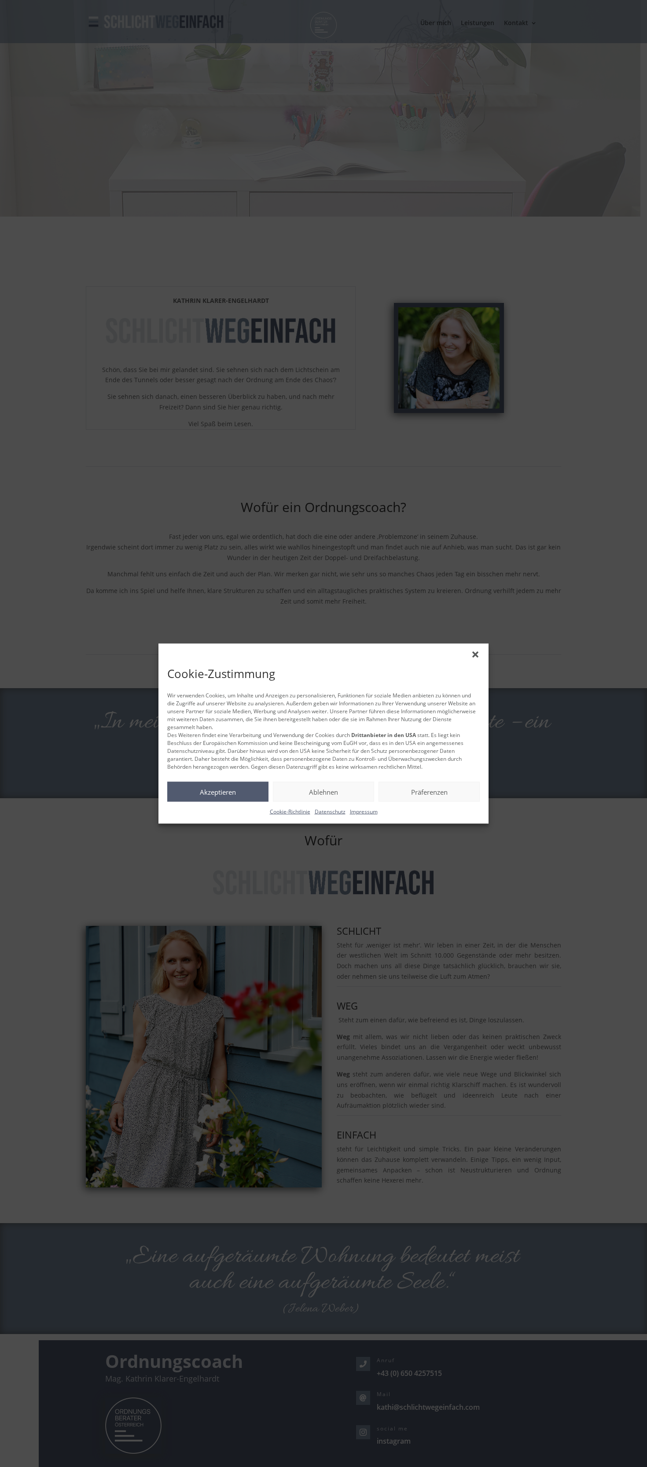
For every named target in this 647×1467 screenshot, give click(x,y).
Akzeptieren (218, 791)
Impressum (364, 811)
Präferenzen (429, 791)
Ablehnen (323, 791)
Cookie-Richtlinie (290, 811)
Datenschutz (330, 811)
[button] (475, 654)
